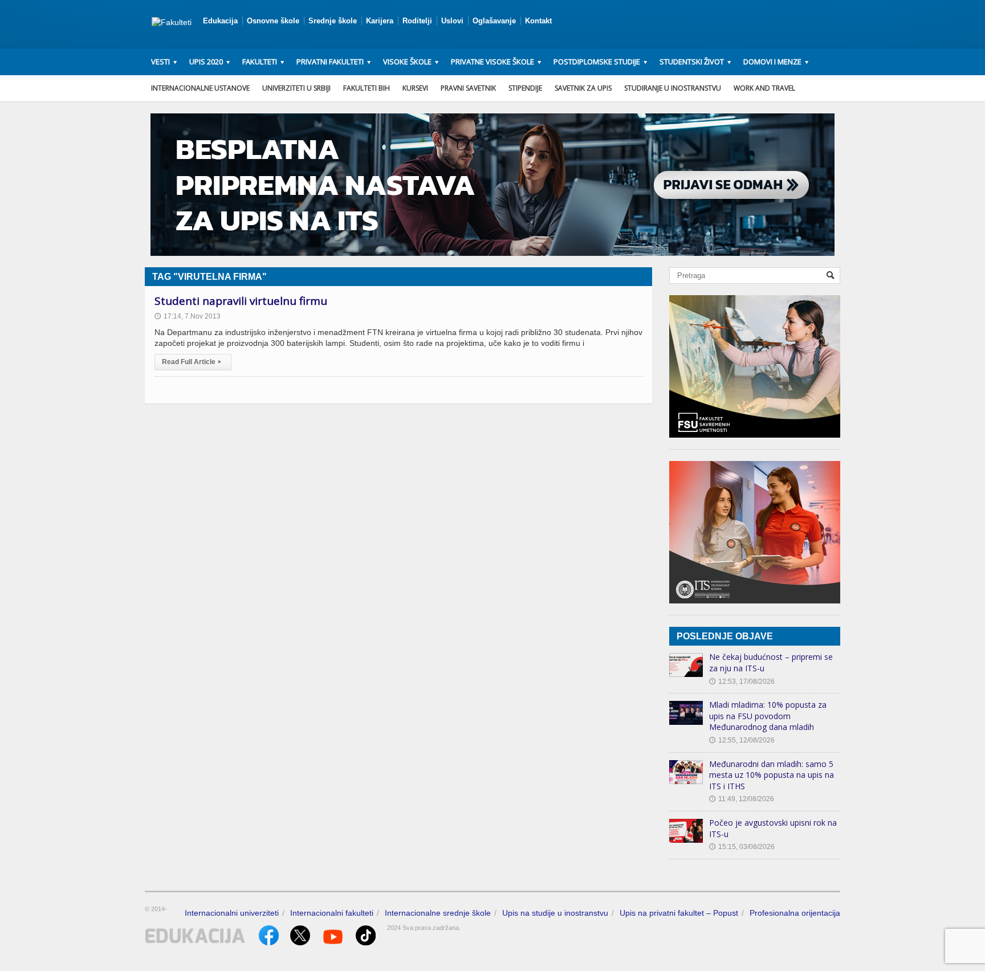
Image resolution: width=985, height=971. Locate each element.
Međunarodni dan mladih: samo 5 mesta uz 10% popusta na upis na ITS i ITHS (771, 775)
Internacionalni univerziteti (232, 912)
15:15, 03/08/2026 (742, 847)
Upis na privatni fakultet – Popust (679, 912)
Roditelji (417, 21)
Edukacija (220, 21)
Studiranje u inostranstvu (672, 88)
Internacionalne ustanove (200, 88)
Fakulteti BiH (366, 88)
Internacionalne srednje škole (438, 912)
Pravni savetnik (468, 88)
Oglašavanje (494, 21)
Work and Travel (764, 88)
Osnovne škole (273, 21)
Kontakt (538, 21)
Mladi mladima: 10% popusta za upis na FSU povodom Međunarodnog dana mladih (768, 715)
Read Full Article (191, 362)
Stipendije (525, 88)
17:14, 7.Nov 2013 (187, 316)
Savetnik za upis (583, 88)
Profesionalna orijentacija (795, 912)
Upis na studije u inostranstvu (555, 912)
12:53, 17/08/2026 (742, 682)
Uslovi (452, 21)
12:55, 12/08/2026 (742, 740)
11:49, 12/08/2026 (741, 799)
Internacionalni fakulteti (331, 912)
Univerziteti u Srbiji (296, 88)
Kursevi (415, 88)
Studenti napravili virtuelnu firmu (240, 300)
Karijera (379, 21)
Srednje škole (332, 21)
